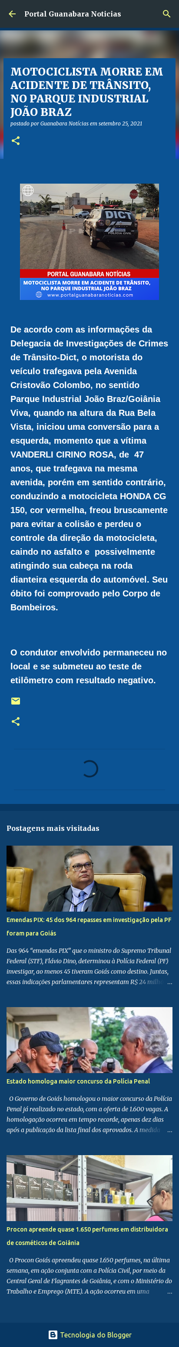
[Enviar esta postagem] (15, 704)
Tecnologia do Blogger (95, 1335)
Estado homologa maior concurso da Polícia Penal (78, 1081)
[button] (15, 141)
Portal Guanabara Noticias (72, 14)
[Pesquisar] (167, 13)
